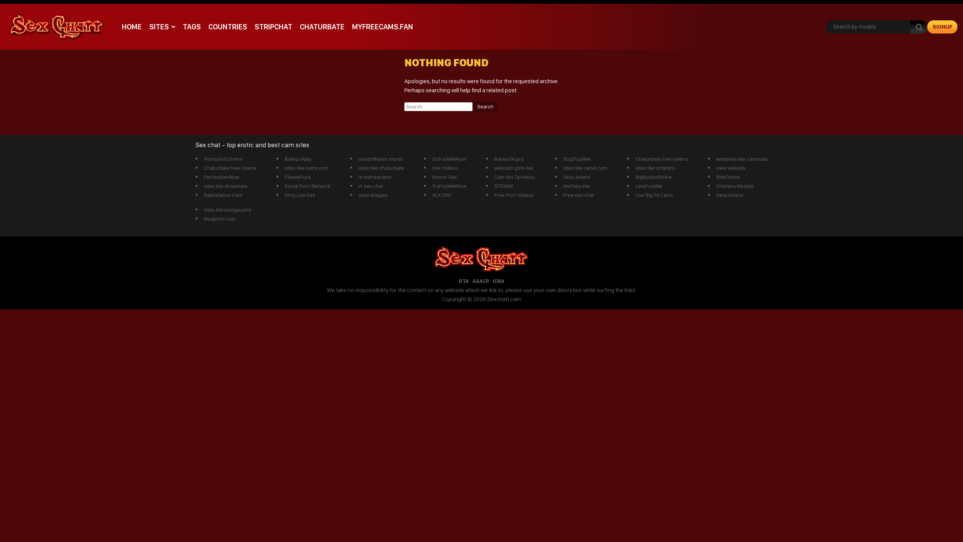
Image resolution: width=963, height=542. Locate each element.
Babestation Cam (223, 195)
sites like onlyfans (655, 168)
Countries (227, 26)
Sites (159, 26)
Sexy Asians (576, 177)
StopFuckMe (577, 159)
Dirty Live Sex (300, 195)
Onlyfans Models (734, 186)
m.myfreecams (375, 177)
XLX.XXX (441, 195)
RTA (464, 281)
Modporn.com (219, 219)
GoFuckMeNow (449, 159)
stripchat (273, 26)
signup (942, 26)
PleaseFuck (298, 177)
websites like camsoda (741, 159)
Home (132, 26)
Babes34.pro (509, 159)
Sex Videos (445, 168)
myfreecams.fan (382, 26)
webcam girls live (513, 168)
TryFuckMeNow (449, 186)
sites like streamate (226, 186)
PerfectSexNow (221, 177)
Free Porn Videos (514, 195)
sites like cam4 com (585, 168)
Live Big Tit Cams (654, 195)
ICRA (498, 281)
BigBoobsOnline (653, 177)
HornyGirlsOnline (223, 159)
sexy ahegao (372, 195)
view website (731, 168)
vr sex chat (370, 186)
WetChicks (728, 177)
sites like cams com (306, 168)
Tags (192, 26)
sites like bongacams (227, 210)
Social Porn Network (307, 186)
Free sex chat (578, 195)
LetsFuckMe (648, 186)
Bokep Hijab (298, 159)
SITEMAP (503, 186)
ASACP (480, 281)
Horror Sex (444, 177)
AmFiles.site (576, 186)
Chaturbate (322, 26)
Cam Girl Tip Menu (514, 177)
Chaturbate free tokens (230, 168)
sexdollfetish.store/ (380, 159)
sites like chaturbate (381, 168)
